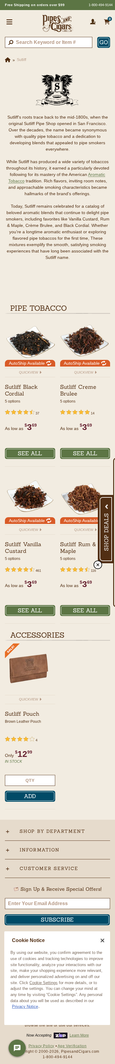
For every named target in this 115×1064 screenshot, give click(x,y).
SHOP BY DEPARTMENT (52, 831)
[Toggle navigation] (9, 21)
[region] (57, 978)
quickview (29, 372)
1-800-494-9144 (101, 5)
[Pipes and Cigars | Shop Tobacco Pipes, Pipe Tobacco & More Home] (57, 26)
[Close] (102, 940)
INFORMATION (39, 850)
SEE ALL (30, 453)
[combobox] (48, 42)
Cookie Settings (43, 982)
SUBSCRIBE (57, 919)
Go (103, 42)
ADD (30, 796)
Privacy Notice (25, 1006)
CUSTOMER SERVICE (49, 868)
